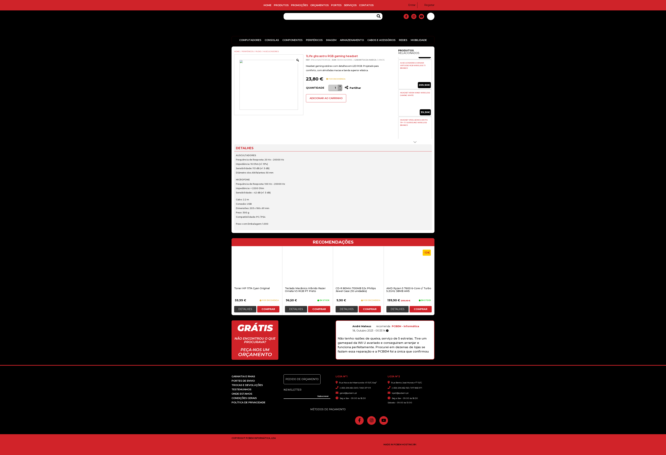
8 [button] (397, 357)
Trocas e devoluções (247, 385)
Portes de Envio (243, 380)
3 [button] (374, 357)
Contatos (366, 5)
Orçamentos (319, 5)
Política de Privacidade (248, 402)
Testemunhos (241, 389)
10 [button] (406, 357)
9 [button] (401, 357)
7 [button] (392, 357)
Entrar (412, 5)
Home (267, 5)
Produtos (281, 5)
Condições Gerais (244, 398)
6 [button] (388, 357)
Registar (429, 5)
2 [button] (370, 357)
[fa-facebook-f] (406, 16)
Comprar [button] (268, 309)
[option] (415, 74)
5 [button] (383, 357)
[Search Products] (379, 16)
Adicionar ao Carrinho (326, 98)
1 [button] (365, 357)
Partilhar (355, 88)
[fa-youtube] (421, 16)
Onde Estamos (242, 393)
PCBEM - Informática (405, 326)
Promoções (299, 5)
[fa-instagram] (413, 16)
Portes (336, 5)
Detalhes (245, 309)
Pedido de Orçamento (302, 379)
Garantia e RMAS (243, 376)
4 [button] (379, 357)
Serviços (350, 5)
